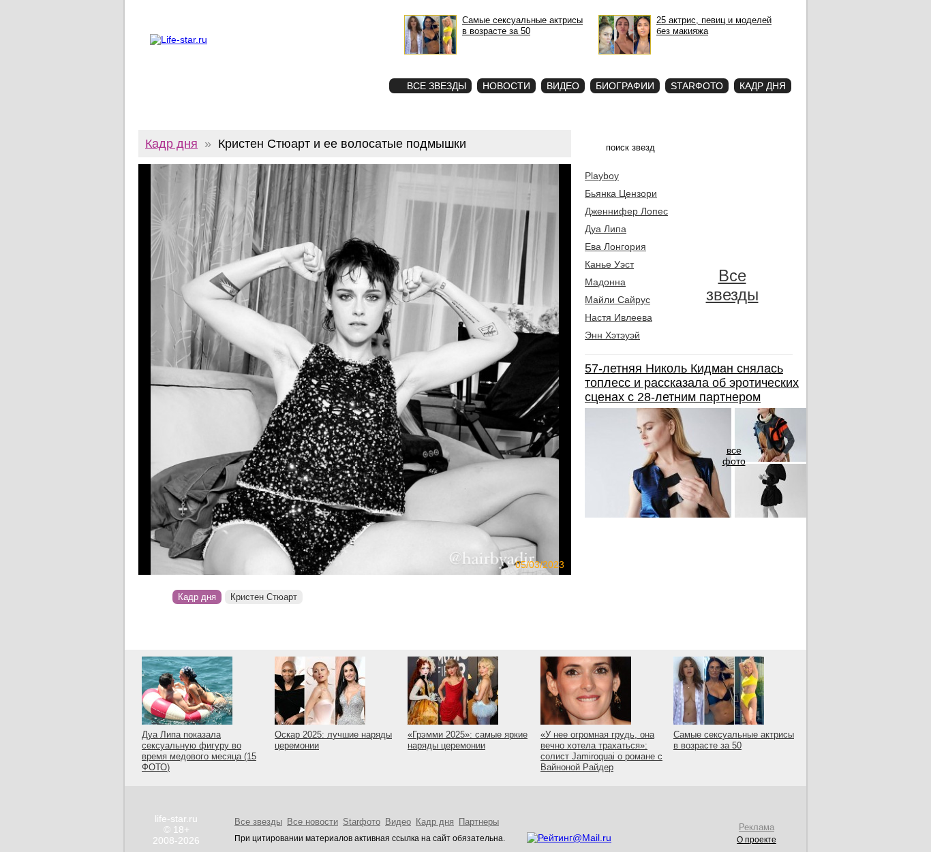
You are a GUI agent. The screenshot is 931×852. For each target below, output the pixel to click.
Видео (563, 85)
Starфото (338, 61)
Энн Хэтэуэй (612, 335)
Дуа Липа (605, 228)
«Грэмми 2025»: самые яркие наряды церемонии (468, 740)
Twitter (279, 11)
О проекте (208, 11)
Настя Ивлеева (618, 317)
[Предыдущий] (203, 369)
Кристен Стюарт (263, 597)
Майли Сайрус (617, 299)
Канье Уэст (609, 264)
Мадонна (605, 282)
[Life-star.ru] (178, 39)
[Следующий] (420, 369)
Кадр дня (762, 85)
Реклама (247, 11)
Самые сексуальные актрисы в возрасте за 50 (733, 740)
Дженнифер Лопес (626, 211)
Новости (506, 85)
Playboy (602, 175)
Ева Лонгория (615, 246)
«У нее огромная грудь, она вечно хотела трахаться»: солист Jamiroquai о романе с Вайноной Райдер (601, 750)
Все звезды (732, 285)
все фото (734, 456)
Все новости (312, 822)
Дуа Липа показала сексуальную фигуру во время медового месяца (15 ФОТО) (199, 750)
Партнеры (479, 822)
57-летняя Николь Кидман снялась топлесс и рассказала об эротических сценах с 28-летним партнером (692, 383)
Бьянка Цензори (621, 193)
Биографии (625, 85)
